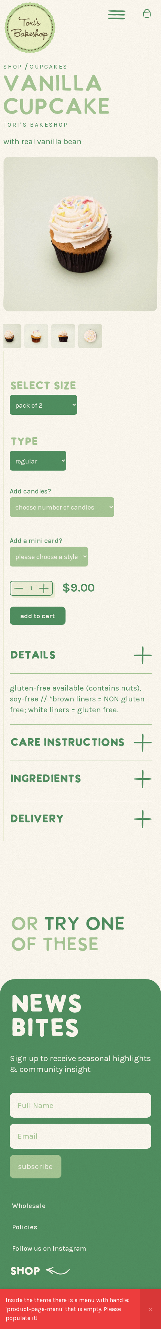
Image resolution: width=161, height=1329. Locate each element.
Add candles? (30, 491)
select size (43, 386)
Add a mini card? (36, 540)
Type (24, 442)
